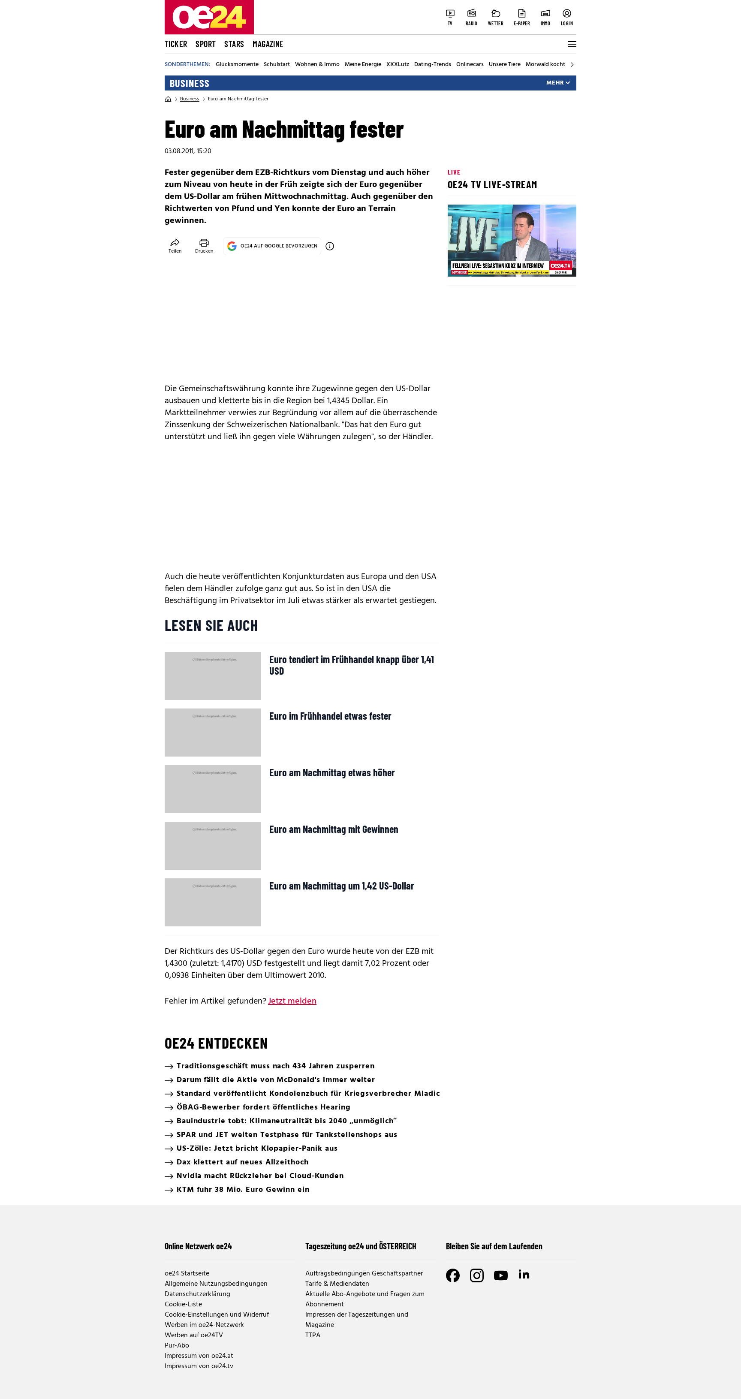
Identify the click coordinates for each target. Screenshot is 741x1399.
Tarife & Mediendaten (337, 1284)
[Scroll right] (572, 64)
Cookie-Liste (183, 1304)
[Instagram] (477, 1275)
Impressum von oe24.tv (199, 1366)
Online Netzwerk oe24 (198, 1246)
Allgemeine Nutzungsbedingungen (216, 1284)
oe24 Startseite (187, 1273)
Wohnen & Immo (317, 65)
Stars (234, 44)
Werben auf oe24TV (194, 1335)
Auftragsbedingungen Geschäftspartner (364, 1273)
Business (190, 83)
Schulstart (277, 65)
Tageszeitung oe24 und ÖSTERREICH (360, 1246)
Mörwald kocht (545, 65)
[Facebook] (453, 1275)
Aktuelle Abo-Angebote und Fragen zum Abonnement (365, 1299)
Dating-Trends (432, 65)
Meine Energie (363, 65)
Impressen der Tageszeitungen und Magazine (356, 1320)
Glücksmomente (237, 65)
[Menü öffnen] (571, 44)
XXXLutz (397, 65)
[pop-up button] (549, 263)
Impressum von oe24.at (199, 1356)
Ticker (176, 44)
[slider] (489, 262)
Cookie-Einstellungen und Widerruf (217, 1315)
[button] (461, 263)
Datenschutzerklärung (197, 1294)
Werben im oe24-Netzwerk (204, 1325)
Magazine (268, 44)
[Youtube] (501, 1275)
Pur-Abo (177, 1345)
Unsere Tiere (505, 65)
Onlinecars (470, 65)
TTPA (312, 1335)
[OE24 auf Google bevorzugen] (330, 246)
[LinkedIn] (525, 1275)
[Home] (168, 99)
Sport (206, 44)
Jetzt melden (292, 1001)
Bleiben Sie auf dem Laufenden (494, 1246)
